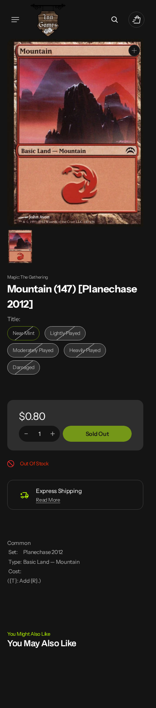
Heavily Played (87, 352)
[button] (15, 20)
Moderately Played (35, 352)
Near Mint (26, 334)
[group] (19, 246)
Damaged (26, 369)
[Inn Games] (48, 19)
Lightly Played (68, 334)
